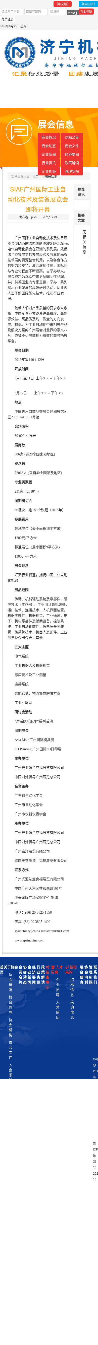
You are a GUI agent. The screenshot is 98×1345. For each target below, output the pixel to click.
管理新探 (72, 171)
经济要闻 (72, 154)
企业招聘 (58, 987)
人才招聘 (57, 969)
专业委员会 (10, 1119)
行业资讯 (49, 162)
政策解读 (72, 162)
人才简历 (58, 1009)
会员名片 (20, 974)
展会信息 (51, 176)
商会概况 (49, 137)
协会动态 (25, 974)
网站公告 (72, 137)
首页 (35, 176)
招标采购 (71, 969)
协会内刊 (86, 974)
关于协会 (11, 966)
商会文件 (72, 145)
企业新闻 (49, 154)
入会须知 (10, 1072)
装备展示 (47, 979)
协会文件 (10, 1050)
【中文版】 (62, 4)
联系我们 (95, 974)
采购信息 (72, 1009)
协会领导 (10, 1004)
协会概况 (10, 982)
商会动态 (49, 145)
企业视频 (49, 171)
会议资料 (10, 1095)
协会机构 (10, 1027)
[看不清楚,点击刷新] (73, 12)
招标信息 (72, 987)
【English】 (88, 4)
